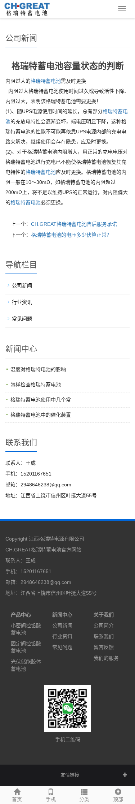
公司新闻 (22, 285)
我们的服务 (106, 658)
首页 (17, 799)
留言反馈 (104, 647)
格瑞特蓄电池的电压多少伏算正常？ (71, 235)
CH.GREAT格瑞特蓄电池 (33, 550)
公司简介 (104, 625)
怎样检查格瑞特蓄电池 (35, 384)
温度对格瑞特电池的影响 (38, 369)
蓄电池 (41, 172)
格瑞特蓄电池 (46, 81)
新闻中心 (62, 615)
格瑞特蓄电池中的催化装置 (40, 415)
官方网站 (71, 550)
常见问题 (22, 319)
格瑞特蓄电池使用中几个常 (40, 400)
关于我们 (104, 615)
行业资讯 (22, 302)
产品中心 (21, 615)
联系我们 (104, 636)
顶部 (118, 799)
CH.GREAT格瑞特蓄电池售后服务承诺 (74, 224)
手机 (51, 799)
